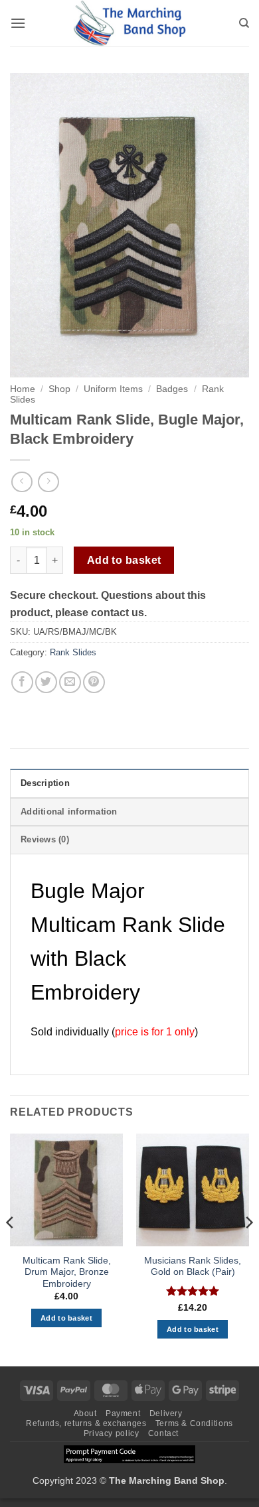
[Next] (248, 1248)
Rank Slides (73, 652)
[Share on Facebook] (22, 682)
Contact (163, 1433)
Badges (172, 389)
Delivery (166, 1413)
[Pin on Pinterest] (94, 682)
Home (22, 389)
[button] (18, 23)
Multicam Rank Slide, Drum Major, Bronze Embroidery (67, 1272)
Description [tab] (45, 783)
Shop (59, 389)
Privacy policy (111, 1433)
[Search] (244, 23)
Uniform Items (113, 389)
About (85, 1413)
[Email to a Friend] (70, 682)
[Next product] (21, 482)
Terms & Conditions (194, 1423)
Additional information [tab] (69, 812)
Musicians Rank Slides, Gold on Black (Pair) (192, 1267)
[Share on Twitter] (46, 682)
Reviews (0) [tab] (45, 839)
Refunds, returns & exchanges (86, 1423)
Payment (123, 1413)
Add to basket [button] (66, 1318)
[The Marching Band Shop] (129, 23)
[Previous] (11, 1248)
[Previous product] (48, 482)
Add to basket (124, 560)
